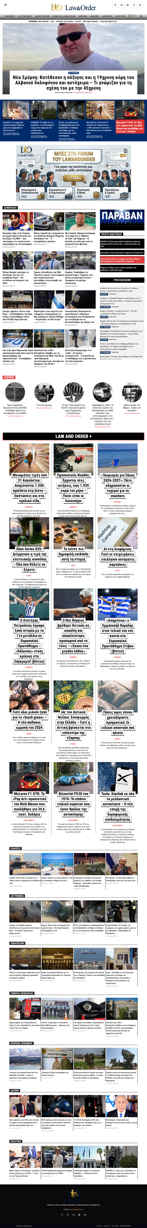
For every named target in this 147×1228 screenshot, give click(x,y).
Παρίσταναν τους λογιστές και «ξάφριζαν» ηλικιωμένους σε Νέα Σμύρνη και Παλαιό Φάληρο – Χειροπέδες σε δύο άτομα (48, 315)
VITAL (29, 734)
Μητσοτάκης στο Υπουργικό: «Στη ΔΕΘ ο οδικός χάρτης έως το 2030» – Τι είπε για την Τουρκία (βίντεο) (24, 1173)
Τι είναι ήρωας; (44, 405)
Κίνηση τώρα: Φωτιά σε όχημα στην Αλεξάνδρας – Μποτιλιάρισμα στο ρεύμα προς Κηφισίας (120, 260)
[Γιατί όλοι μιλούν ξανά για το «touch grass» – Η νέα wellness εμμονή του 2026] (29, 696)
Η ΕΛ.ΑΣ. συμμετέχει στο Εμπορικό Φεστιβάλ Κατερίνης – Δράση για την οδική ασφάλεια (55, 1025)
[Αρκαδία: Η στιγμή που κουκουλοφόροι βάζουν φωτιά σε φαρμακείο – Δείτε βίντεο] (16, 110)
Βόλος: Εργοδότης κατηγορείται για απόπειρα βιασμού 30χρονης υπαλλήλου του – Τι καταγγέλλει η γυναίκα (49, 237)
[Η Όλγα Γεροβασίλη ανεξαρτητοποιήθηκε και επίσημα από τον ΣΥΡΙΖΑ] (57, 1157)
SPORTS (29, 667)
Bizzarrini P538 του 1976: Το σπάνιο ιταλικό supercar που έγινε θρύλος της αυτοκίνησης (73, 804)
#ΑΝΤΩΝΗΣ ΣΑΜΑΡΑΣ (90, 22)
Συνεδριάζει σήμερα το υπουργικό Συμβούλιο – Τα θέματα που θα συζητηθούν (87, 1173)
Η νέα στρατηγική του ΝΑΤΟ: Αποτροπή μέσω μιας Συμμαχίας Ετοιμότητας (73, 409)
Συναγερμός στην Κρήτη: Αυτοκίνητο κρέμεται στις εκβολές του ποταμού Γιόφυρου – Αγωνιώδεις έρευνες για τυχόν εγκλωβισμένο (121, 334)
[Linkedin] (127, 5)
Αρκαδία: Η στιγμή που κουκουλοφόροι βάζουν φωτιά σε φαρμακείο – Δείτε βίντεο (13, 126)
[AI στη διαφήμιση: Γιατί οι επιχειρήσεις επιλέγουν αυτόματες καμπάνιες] (118, 533)
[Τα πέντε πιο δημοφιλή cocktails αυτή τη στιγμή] (73, 533)
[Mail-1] (85, 1215)
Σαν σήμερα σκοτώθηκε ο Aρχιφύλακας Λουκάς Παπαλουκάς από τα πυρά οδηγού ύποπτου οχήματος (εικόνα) (89, 1025)
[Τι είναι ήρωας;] (44, 392)
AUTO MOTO (120, 118)
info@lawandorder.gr (77, 1209)
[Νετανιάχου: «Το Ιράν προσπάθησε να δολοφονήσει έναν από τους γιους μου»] (121, 864)
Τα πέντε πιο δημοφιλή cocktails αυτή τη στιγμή (73, 554)
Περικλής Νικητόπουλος (44, 408)
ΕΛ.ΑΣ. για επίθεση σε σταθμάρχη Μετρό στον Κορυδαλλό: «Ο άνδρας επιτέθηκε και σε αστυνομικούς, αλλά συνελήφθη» (69, 129)
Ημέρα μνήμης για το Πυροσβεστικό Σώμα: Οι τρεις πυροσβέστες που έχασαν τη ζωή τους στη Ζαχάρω (24, 1025)
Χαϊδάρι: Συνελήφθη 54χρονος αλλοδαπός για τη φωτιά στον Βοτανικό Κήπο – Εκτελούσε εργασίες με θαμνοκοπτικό (121, 301)
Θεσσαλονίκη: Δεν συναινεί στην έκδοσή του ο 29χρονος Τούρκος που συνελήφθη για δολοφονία (89, 975)
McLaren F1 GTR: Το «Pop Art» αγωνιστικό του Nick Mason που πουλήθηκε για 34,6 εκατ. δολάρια (129, 127)
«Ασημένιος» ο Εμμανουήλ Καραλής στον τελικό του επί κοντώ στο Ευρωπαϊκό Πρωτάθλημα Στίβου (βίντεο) (117, 635)
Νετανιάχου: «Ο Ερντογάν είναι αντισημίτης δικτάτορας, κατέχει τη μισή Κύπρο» (121, 1122)
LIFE (28, 576)
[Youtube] (79, 1215)
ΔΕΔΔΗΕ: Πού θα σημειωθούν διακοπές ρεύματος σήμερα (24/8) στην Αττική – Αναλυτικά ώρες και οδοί (120, 244)
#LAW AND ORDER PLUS (108, 22)
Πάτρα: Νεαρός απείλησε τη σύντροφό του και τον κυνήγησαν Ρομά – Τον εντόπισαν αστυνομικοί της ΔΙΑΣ (16, 277)
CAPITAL (89, 118)
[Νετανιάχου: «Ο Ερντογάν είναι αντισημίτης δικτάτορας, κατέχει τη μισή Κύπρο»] (121, 1106)
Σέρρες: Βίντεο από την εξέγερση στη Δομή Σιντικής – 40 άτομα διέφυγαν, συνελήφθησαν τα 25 (56, 928)
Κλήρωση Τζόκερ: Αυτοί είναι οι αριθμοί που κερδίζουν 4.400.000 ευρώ (118, 268)
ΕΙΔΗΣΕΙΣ (104, 294)
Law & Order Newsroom (11, 133)
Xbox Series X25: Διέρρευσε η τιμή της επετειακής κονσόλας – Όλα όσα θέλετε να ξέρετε (30, 559)
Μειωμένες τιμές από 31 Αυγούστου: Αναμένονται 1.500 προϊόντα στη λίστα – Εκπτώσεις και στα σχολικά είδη (99, 127)
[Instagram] (121, 5)
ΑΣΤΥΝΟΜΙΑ (73, 73)
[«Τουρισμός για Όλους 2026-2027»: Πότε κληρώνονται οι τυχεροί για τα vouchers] (118, 460)
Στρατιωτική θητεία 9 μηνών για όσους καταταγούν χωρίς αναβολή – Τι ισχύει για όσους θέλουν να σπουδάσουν (88, 1075)
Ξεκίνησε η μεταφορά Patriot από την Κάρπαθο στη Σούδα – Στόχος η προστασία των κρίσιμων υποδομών (23, 1075)
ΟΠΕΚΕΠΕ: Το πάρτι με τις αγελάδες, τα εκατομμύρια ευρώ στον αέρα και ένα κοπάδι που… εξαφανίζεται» (42, 127)
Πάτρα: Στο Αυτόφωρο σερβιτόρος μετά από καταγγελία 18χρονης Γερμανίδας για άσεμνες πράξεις (24, 975)
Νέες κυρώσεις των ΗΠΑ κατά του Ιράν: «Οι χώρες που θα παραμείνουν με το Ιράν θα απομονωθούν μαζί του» (24, 1122)
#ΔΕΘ (52, 22)
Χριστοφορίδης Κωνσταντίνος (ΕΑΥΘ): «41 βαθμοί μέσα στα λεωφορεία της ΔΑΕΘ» (15, 409)
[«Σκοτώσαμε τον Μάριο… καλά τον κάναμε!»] (132, 392)
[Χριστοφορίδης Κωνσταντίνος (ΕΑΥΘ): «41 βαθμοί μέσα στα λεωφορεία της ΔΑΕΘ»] (15, 392)
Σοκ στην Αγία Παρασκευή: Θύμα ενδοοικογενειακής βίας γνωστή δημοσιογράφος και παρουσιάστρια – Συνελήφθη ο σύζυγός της (18, 355)
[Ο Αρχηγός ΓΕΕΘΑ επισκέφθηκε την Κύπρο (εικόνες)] (57, 1059)
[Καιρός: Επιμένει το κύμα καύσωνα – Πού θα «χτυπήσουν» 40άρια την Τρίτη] (57, 864)
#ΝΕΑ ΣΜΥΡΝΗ (43, 22)
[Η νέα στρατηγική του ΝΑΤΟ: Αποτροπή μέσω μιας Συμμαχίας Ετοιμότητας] (73, 392)
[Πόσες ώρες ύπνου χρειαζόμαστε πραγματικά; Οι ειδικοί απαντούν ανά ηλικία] (118, 696)
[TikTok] (134, 5)
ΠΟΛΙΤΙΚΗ (34, 118)
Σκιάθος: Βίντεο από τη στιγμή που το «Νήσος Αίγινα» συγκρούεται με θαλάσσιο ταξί (25, 880)
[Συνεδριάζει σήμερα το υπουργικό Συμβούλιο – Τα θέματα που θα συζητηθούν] (89, 1157)
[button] (141, 17)
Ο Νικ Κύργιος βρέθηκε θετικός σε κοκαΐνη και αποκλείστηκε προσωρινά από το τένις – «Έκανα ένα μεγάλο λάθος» (73, 635)
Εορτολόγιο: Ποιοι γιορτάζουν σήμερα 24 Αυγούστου (121, 252)
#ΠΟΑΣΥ (78, 22)
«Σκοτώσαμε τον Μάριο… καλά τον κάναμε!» (132, 408)
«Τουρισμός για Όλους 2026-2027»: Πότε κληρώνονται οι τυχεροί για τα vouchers (118, 485)
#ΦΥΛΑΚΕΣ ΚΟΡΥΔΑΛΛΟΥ (65, 22)
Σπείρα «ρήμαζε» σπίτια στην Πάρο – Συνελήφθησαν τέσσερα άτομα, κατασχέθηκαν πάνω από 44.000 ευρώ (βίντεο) (17, 315)
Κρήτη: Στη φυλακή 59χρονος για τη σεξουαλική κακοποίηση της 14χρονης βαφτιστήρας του (56, 975)
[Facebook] (115, 5)
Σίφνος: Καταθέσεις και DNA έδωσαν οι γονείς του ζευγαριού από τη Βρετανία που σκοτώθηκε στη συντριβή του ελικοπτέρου (49, 277)
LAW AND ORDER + (74, 436)
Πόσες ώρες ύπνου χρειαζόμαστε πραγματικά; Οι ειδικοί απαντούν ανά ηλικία (117, 722)
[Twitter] (68, 1215)
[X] (140, 5)
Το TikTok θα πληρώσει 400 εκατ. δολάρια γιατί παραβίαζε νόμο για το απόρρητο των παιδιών (88, 1122)
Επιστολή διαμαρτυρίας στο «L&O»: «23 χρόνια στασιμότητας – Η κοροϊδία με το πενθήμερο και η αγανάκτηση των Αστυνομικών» (80, 355)
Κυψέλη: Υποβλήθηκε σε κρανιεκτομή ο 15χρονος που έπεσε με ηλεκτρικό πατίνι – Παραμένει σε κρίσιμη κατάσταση (79, 277)
